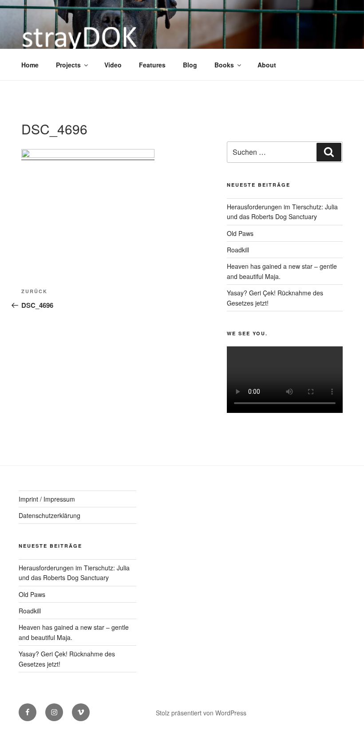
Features (152, 64)
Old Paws (240, 233)
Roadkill (238, 249)
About (266, 64)
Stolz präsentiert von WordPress (201, 712)
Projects (68, 64)
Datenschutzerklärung (49, 515)
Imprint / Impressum (47, 499)
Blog (190, 64)
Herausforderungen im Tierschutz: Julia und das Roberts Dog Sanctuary (74, 572)
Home (30, 64)
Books (224, 64)
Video (113, 64)
